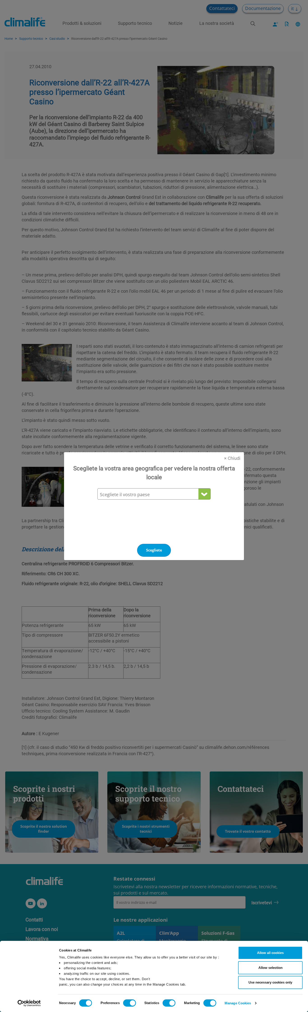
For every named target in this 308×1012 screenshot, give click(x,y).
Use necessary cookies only (270, 982)
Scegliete (154, 550)
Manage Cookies (238, 1003)
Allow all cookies (270, 953)
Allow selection (270, 968)
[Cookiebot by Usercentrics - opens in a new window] (29, 1003)
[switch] (129, 1003)
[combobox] (154, 494)
